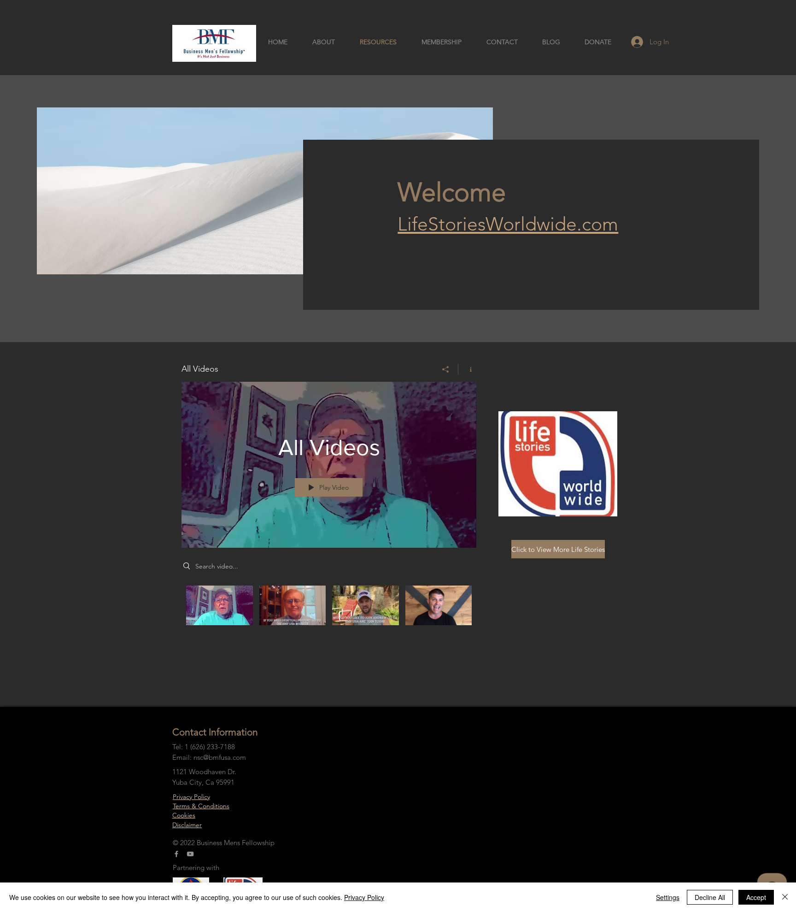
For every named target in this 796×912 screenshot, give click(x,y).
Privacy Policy (191, 797)
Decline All (710, 897)
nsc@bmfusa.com (219, 757)
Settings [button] (667, 897)
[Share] (445, 369)
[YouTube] (190, 854)
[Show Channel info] (467, 369)
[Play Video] (219, 605)
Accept (756, 897)
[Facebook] (176, 854)
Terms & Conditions (201, 806)
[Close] (784, 897)
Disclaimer (187, 825)
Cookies (183, 815)
